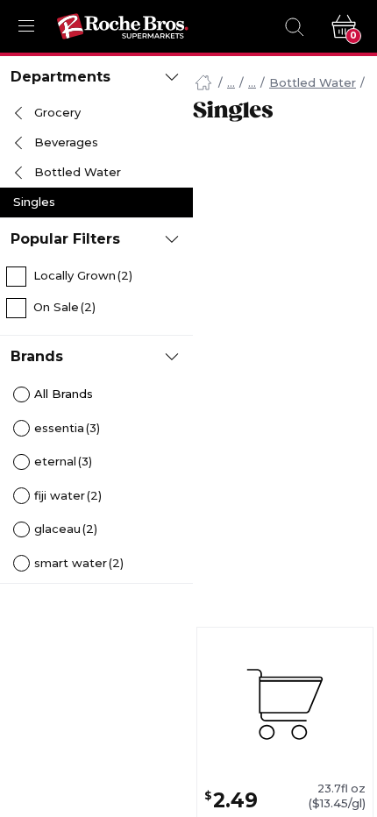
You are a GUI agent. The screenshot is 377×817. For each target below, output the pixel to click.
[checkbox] (96, 276)
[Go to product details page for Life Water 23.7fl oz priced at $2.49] (285, 704)
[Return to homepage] (122, 26)
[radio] (96, 395)
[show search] (293, 26)
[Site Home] (203, 83)
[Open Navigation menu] (26, 26)
